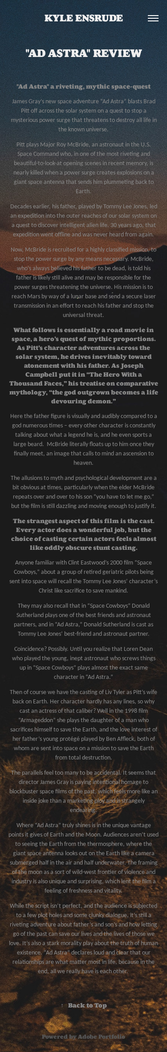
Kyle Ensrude (84, 18)
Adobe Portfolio (101, 1036)
